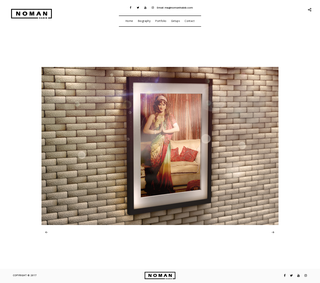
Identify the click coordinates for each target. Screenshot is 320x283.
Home (129, 21)
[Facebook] (130, 7)
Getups (175, 21)
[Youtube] (145, 7)
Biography (144, 21)
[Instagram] (153, 7)
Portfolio (160, 21)
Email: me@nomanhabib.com (175, 7)
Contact (190, 21)
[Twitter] (138, 7)
